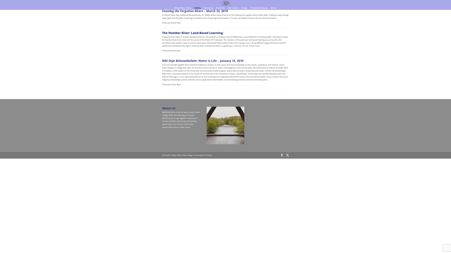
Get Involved (233, 8)
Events (273, 8)
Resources (220, 8)
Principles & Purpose (259, 8)
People (244, 8)
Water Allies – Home (183, 8)
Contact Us (208, 8)
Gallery (198, 8)
